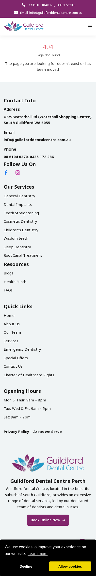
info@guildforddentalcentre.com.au (37, 139)
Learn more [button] (38, 554)
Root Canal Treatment (23, 255)
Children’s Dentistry (21, 229)
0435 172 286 (65, 5)
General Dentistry (19, 195)
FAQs (8, 290)
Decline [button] (26, 566)
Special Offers (16, 357)
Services (11, 340)
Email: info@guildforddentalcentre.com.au (51, 12)
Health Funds (15, 281)
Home (9, 315)
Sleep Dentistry (17, 246)
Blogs (8, 272)
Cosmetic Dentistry (20, 221)
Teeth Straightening (21, 212)
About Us (12, 323)
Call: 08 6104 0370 (41, 5)
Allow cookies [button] (70, 566)
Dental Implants (18, 204)
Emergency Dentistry (22, 349)
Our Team (12, 332)
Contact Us (13, 366)
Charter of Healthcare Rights (29, 374)
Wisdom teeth (16, 238)
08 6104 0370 (16, 156)
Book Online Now (46, 520)
